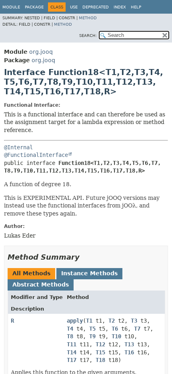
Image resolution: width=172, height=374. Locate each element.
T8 (70, 336)
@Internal (18, 147)
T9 (92, 336)
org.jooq (41, 52)
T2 (111, 320)
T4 (70, 328)
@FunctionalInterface (36, 155)
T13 (129, 344)
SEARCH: (88, 35)
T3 (134, 320)
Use (74, 7)
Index (120, 7)
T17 (71, 360)
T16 (129, 352)
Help (136, 7)
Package (34, 7)
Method (88, 18)
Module (11, 7)
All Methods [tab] (31, 273)
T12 (100, 344)
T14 (71, 352)
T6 (115, 328)
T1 (89, 320)
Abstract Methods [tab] (40, 284)
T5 (92, 328)
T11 (71, 344)
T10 (116, 336)
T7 (137, 328)
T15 (100, 352)
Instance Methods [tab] (89, 273)
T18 (100, 360)
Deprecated (95, 7)
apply (75, 320)
